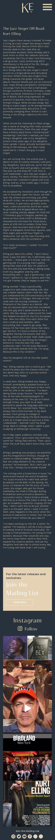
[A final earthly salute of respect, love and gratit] (27, 660)
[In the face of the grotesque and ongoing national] (27, 756)
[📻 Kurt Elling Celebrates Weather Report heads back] (27, 805)
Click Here (19, 602)
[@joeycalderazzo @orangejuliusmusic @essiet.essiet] (27, 708)
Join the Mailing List (27, 831)
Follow (31, 629)
